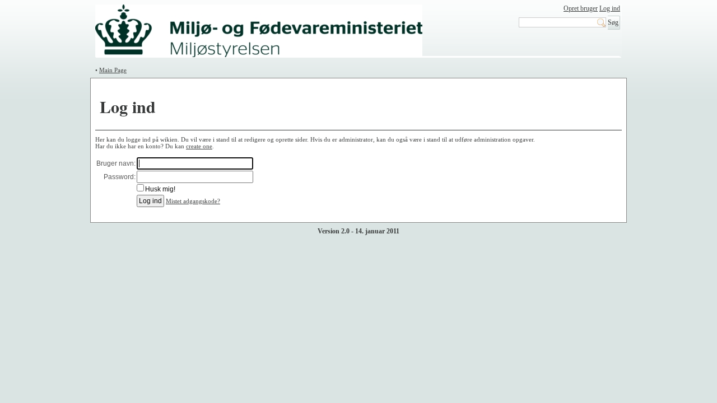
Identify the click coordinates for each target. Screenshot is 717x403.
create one (199, 146)
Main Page (113, 70)
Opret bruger (581, 8)
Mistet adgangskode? (193, 201)
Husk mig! (160, 189)
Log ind (609, 8)
